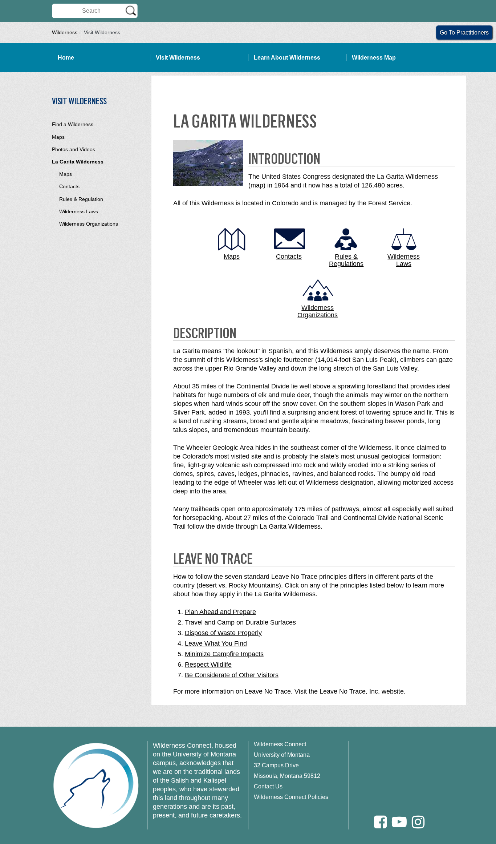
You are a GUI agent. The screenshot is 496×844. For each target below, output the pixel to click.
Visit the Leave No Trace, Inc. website (349, 691)
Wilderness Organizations (88, 224)
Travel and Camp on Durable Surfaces (240, 622)
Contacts (69, 186)
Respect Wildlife (208, 664)
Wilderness (64, 32)
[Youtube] (399, 822)
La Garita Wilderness (77, 162)
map (257, 185)
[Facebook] (380, 822)
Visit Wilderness (178, 57)
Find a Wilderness (72, 124)
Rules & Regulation (81, 199)
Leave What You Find (216, 643)
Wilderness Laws (78, 211)
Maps (58, 137)
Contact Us (268, 786)
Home (66, 57)
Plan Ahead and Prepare (220, 611)
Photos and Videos (73, 149)
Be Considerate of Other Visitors (232, 675)
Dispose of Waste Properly (223, 633)
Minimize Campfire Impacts (224, 654)
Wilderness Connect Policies (291, 797)
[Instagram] (418, 822)
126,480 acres (382, 185)
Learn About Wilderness (287, 57)
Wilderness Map (374, 57)
